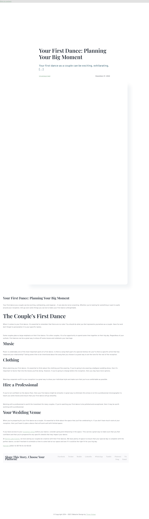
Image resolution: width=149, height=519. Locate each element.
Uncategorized (44, 76)
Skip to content (5, 1)
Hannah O (6, 446)
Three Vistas (91, 514)
